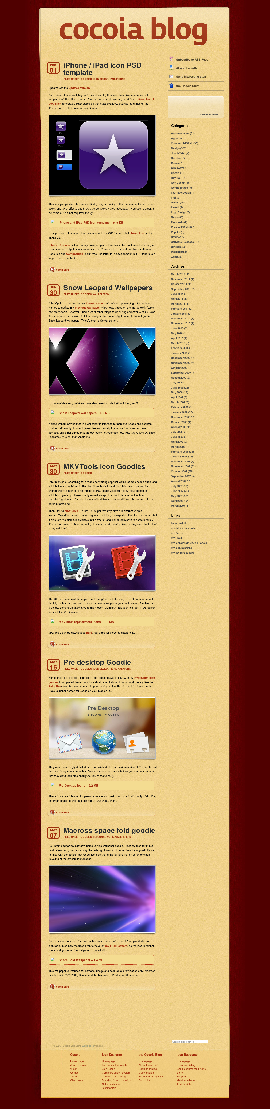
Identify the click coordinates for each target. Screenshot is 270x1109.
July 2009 (177, 382)
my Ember (177, 533)
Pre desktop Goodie (97, 662)
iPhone (175, 202)
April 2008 (177, 442)
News (174, 217)
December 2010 (180, 318)
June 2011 (177, 294)
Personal (176, 222)
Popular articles (148, 1068)
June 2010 (177, 328)
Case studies (146, 1072)
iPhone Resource (60, 245)
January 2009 (179, 412)
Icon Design (178, 182)
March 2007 (178, 506)
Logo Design (178, 212)
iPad (173, 197)
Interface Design (181, 192)
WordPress (88, 1045)
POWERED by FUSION (209, 114)
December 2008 (180, 417)
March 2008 (178, 447)
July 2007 (177, 486)
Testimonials (109, 1087)
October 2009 (179, 368)
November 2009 (180, 363)
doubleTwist (178, 153)
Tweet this (137, 233)
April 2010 (177, 338)
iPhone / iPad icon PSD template (102, 68)
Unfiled (175, 247)
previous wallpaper (87, 307)
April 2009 (177, 397)
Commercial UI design (114, 1076)
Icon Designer (112, 1054)
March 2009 (178, 402)
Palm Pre (55, 686)
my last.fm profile (181, 548)
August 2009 (178, 377)
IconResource (179, 188)
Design (175, 148)
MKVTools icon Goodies (104, 466)
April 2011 (177, 299)
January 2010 (179, 353)
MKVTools (71, 511)
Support (181, 1076)
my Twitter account (182, 553)
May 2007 (177, 496)
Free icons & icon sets (114, 1065)
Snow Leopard (95, 303)
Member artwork (186, 1080)
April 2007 (177, 501)
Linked (175, 207)
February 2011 (180, 308)
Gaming (175, 163)
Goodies (176, 173)
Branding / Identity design (116, 1080)
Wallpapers (178, 252)
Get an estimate (111, 1084)
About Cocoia (78, 1065)
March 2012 (178, 274)
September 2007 (181, 476)
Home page (77, 1061)
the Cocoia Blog (150, 1054)
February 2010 (180, 348)
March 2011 (178, 304)
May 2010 (177, 333)
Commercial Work (182, 143)
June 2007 (177, 491)
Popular (175, 232)
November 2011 (180, 279)
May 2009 (177, 392)
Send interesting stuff (151, 1076)
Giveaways (177, 168)
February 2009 (180, 407)
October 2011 (179, 284)
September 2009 (181, 372)
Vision (73, 1068)
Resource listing (186, 1065)
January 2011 (179, 313)
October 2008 (179, 422)
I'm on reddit (178, 523)
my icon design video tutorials (189, 543)
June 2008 (177, 437)
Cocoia (75, 1054)
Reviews (176, 237)
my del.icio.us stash (183, 528)
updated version (79, 88)
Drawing (176, 158)
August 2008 (178, 427)
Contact (74, 1072)
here (89, 633)
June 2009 (177, 387)
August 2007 (178, 481)
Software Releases (182, 242)
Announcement (180, 133)
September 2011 (181, 289)
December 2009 (180, 358)
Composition (74, 254)
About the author (148, 1065)
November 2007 (180, 466)
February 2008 (180, 451)
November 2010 (180, 323)
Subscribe (144, 1080)
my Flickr (176, 538)
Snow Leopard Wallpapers (108, 287)
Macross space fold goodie (109, 830)
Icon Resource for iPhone (191, 1068)
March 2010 (178, 343)
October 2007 (179, 471)
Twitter (74, 1076)
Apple (174, 138)
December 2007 (180, 461)
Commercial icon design (116, 1072)
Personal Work (180, 227)
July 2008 (177, 432)
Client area (76, 1080)
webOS (175, 257)
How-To (175, 178)
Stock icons (108, 1068)
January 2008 (179, 456)
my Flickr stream (116, 946)
